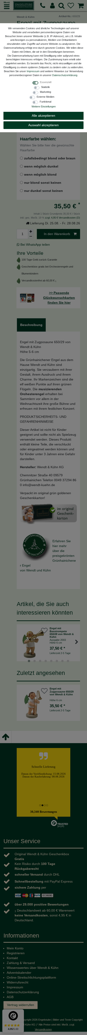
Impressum (33, 71)
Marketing (45, 91)
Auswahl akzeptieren (43, 125)
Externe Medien (45, 96)
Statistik (45, 87)
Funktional (45, 101)
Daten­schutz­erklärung (64, 75)
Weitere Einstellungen (44, 106)
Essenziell (45, 82)
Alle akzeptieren (43, 115)
